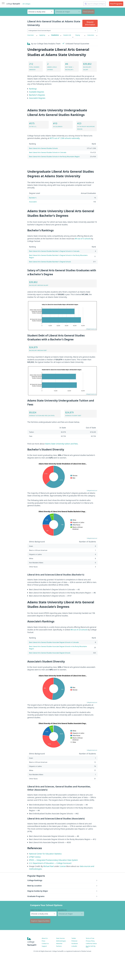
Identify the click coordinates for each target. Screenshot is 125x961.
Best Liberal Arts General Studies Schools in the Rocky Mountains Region (54, 156)
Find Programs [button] (116, 4)
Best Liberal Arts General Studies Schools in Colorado (47, 152)
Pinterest (74, 941)
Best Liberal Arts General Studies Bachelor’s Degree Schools (50, 262)
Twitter (73, 938)
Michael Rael (48, 866)
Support (44, 946)
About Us (45, 938)
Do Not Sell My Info (90, 946)
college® (32, 943)
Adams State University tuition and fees (61, 444)
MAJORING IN (62, 910)
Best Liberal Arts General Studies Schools (43, 148)
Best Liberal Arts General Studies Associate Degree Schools (49, 653)
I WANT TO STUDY (36, 910)
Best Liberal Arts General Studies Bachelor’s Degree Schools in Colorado (54, 251)
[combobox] (94, 4)
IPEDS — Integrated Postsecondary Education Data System (53, 860)
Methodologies (61, 941)
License (63, 866)
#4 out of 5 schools (83, 238)
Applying (42, 35)
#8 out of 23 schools (79, 629)
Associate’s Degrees (37, 98)
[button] (90, 23)
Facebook (74, 943)
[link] (32, 35)
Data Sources (60, 938)
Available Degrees (36, 92)
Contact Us (45, 943)
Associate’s (33, 202)
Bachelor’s (32, 198)
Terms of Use (90, 938)
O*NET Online (35, 857)
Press (43, 941)
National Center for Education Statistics (45, 854)
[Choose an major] (68, 11)
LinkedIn (74, 946)
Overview (30, 35)
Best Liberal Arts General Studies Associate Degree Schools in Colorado (54, 642)
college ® (13, 4)
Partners (59, 946)
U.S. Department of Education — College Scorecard (50, 863)
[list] (32, 35)
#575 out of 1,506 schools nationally (65, 138)
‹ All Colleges (26, 4)
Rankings (33, 89)
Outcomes (90, 35)
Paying (77, 35)
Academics (55, 35)
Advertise (59, 943)
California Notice (91, 943)
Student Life (67, 35)
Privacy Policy (90, 941)
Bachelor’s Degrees (37, 95)
